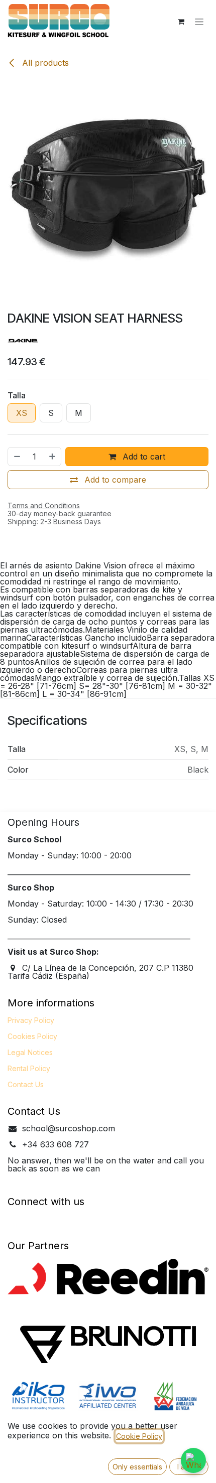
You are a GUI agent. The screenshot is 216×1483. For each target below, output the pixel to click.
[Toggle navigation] (199, 22)
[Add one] (52, 457)
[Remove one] (16, 457)
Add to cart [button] (142, 457)
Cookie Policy (139, 1436)
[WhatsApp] (193, 1460)
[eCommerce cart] (181, 22)
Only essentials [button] (137, 1466)
